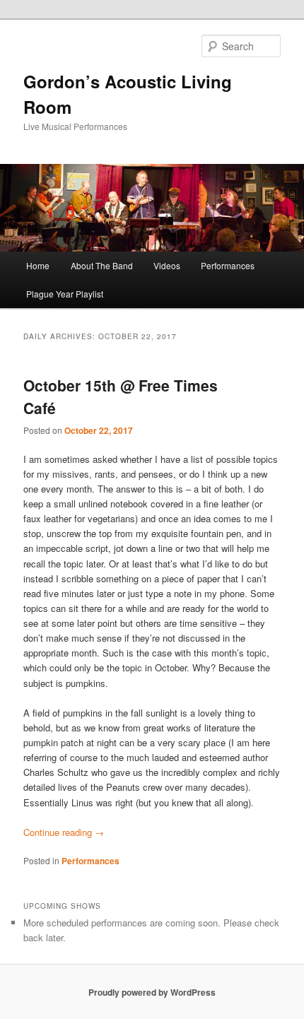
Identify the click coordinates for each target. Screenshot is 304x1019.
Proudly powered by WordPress (152, 992)
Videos (166, 265)
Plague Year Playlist (64, 294)
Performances (228, 265)
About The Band (102, 265)
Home (37, 265)
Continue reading (63, 832)
